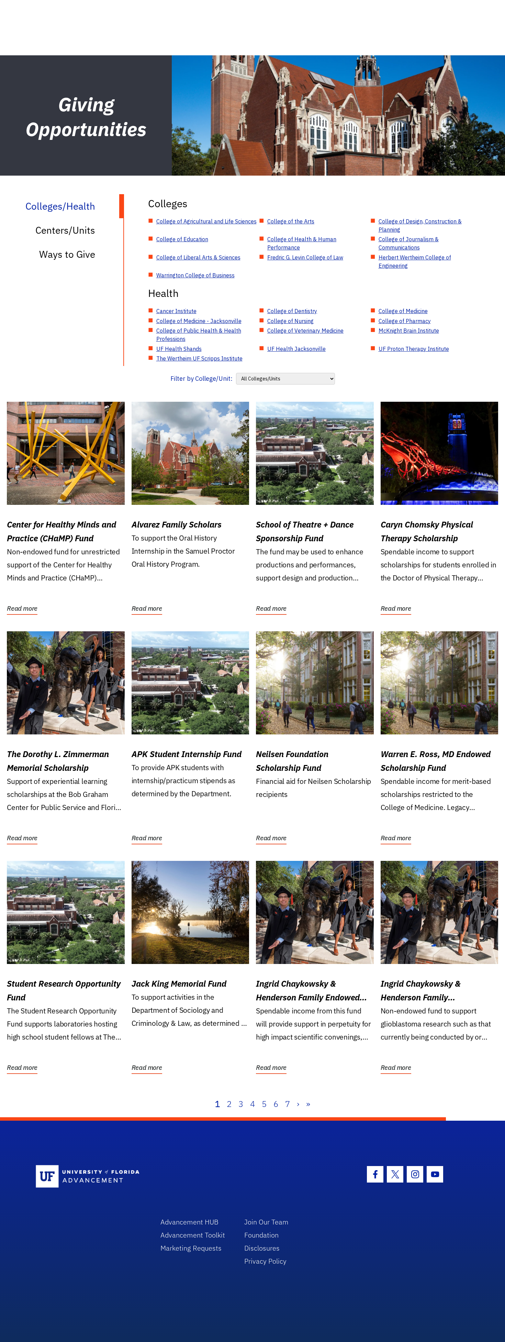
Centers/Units (65, 230)
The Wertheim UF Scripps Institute (199, 358)
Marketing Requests (191, 1248)
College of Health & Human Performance (301, 243)
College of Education (182, 239)
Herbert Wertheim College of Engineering (415, 261)
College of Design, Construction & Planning (420, 225)
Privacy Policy (265, 1261)
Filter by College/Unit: (201, 378)
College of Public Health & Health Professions (198, 334)
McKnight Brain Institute (409, 330)
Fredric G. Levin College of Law (305, 257)
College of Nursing (290, 321)
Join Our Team (266, 1222)
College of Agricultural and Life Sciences (206, 221)
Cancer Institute (176, 311)
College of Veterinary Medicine (305, 330)
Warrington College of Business (195, 275)
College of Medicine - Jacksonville (199, 321)
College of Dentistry (292, 311)
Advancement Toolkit (192, 1235)
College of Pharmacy (405, 321)
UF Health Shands (179, 348)
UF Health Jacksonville (296, 348)
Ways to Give (67, 254)
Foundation (261, 1235)
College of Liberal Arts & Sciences (198, 257)
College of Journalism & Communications (409, 243)
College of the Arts (290, 221)
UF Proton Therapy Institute (414, 348)
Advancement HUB (189, 1222)
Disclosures (262, 1248)
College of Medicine (403, 311)
